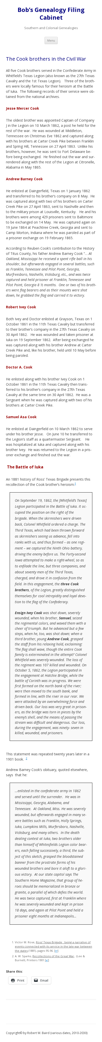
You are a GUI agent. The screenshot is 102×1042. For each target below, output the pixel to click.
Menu (51, 40)
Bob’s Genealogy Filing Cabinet (51, 13)
